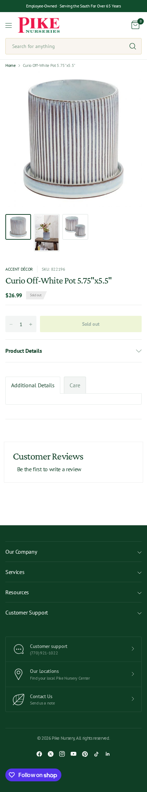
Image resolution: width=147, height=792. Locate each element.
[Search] (133, 46)
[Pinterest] (85, 754)
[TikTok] (96, 754)
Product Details (23, 350)
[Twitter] (50, 754)
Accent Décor (19, 269)
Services (14, 571)
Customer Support (26, 612)
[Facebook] (39, 754)
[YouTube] (73, 754)
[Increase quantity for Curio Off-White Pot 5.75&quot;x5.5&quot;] (30, 324)
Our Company (21, 551)
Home (10, 65)
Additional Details (33, 385)
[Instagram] (62, 754)
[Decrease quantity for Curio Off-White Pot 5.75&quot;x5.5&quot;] (11, 324)
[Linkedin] (107, 754)
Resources (17, 592)
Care (75, 385)
